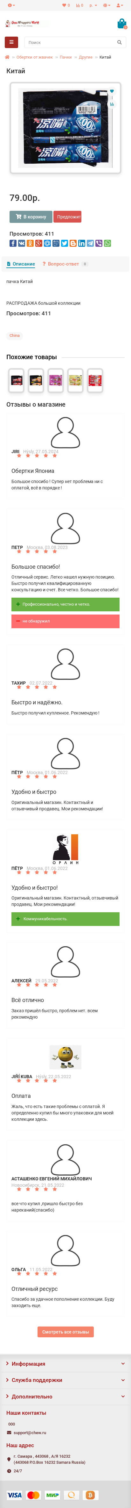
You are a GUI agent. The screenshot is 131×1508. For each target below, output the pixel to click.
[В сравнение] (112, 104)
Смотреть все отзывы (65, 1331)
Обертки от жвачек (35, 57)
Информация (28, 1364)
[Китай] (65, 128)
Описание (24, 264)
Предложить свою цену (69, 216)
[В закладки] (112, 91)
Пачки (66, 57)
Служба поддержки (37, 1380)
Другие (86, 57)
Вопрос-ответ (67, 264)
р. (92, 5)
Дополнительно (32, 1396)
